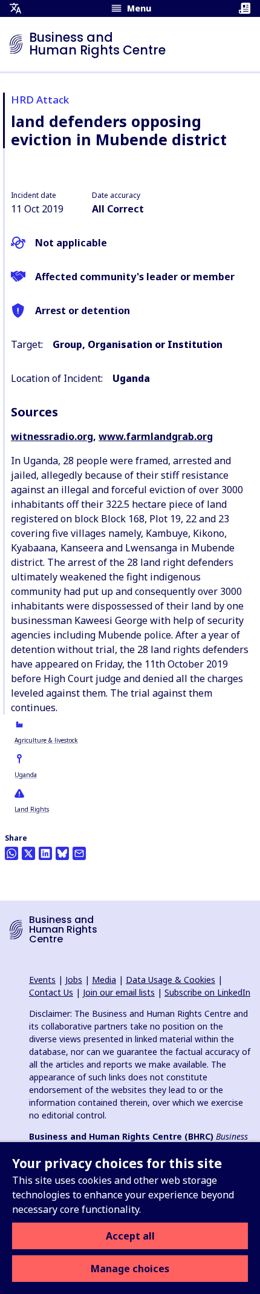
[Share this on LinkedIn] (45, 853)
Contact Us (51, 992)
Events (42, 979)
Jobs (73, 979)
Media (104, 979)
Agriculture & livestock (46, 740)
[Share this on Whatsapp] (11, 853)
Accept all (130, 1236)
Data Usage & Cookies (170, 979)
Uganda (26, 774)
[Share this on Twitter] (28, 853)
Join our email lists (119, 992)
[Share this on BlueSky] (62, 853)
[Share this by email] (79, 853)
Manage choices (130, 1268)
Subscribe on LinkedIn (207, 992)
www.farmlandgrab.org (156, 436)
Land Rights (32, 809)
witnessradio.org (52, 436)
